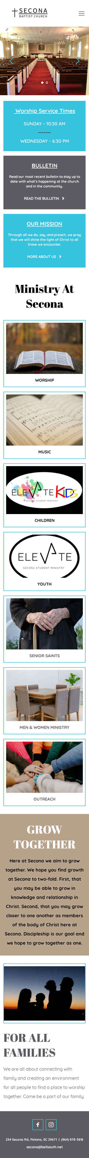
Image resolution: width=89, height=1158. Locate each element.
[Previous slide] (11, 61)
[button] (81, 13)
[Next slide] (77, 61)
